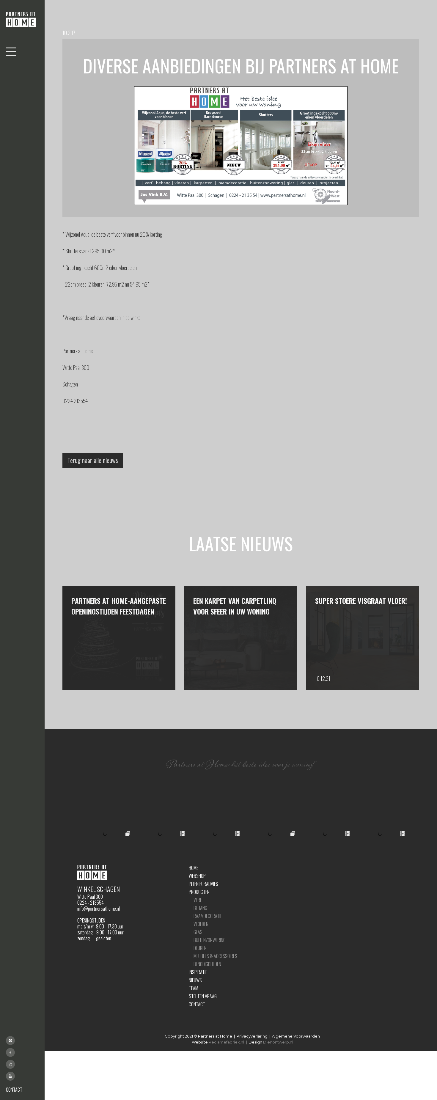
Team (193, 988)
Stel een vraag (203, 996)
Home (193, 868)
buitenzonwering (210, 940)
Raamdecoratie (208, 916)
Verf (198, 900)
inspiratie (198, 972)
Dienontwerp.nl (278, 1042)
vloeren (201, 924)
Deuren (200, 948)
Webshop (197, 876)
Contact (197, 1004)
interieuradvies (203, 884)
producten (199, 892)
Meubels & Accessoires (215, 956)
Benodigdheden (207, 964)
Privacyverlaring (252, 1036)
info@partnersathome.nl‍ (98, 908)
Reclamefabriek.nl (226, 1042)
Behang (200, 908)
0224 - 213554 (90, 902)
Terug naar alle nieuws (92, 460)
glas (198, 932)
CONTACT (14, 1090)
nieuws (195, 980)
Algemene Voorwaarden (296, 1036)
